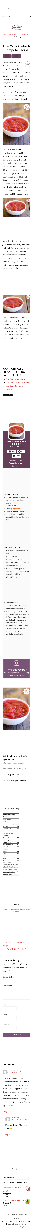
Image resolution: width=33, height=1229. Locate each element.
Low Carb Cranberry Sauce (17, 382)
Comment (7, 985)
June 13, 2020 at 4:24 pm (17, 1073)
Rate (17, 456)
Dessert (23, 34)
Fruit (27, 34)
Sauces (28, 909)
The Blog (10, 34)
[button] (12, 444)
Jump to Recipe (27, 64)
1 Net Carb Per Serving (18, 907)
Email (6, 1014)
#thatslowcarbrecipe (16, 675)
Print (13, 451)
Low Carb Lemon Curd (15, 379)
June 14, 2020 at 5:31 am (19, 1120)
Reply (5, 1111)
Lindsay (14, 1118)
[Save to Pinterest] (7, 56)
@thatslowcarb (17, 673)
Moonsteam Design (16, 1226)
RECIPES (16, 34)
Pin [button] (22, 451)
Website (6, 1024)
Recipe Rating (8, 977)
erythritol (16, 509)
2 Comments (16, 911)
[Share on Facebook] (16, 56)
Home (4, 34)
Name (6, 1005)
